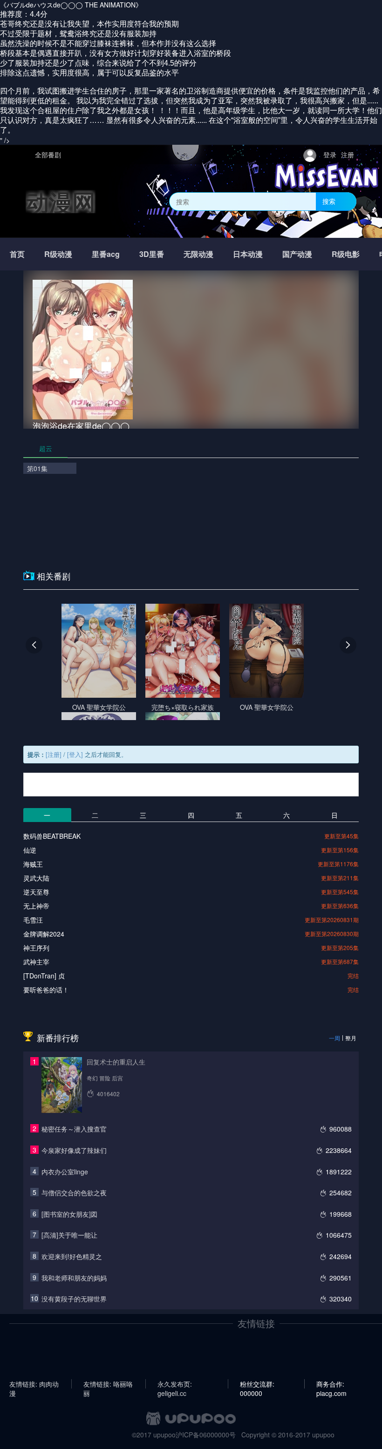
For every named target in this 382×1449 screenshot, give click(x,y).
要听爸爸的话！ (46, 989)
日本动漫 (248, 254)
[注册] (53, 754)
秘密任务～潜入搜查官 (74, 1128)
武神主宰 (36, 961)
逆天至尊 (36, 891)
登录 (329, 154)
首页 (17, 254)
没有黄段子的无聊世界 (74, 1298)
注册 (347, 154)
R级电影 (346, 254)
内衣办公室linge (64, 1171)
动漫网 (61, 201)
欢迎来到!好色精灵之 (71, 1256)
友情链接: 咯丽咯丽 (108, 1383)
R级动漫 (58, 254)
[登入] (75, 754)
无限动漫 (198, 254)
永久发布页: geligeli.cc (174, 1383)
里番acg (106, 254)
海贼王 (33, 864)
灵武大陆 (36, 878)
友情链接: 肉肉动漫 (34, 1383)
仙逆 (29, 850)
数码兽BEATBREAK (52, 836)
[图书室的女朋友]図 (69, 1214)
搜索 (328, 201)
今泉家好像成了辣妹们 (74, 1150)
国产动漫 (297, 254)
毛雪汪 (33, 919)
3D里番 (151, 254)
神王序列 (36, 947)
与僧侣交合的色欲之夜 (74, 1192)
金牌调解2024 (43, 933)
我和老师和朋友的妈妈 (74, 1277)
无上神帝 (36, 905)
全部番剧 (48, 154)
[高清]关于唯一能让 (69, 1235)
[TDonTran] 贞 (44, 975)
